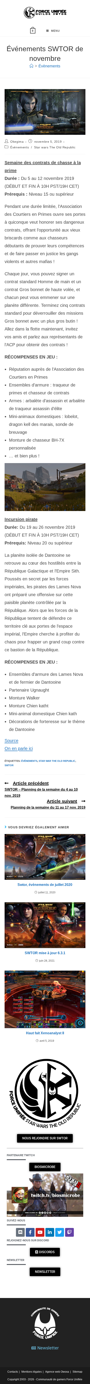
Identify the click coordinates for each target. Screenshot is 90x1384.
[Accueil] (31, 66)
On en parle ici (19, 748)
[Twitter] (59, 1232)
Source (11, 740)
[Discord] (20, 1232)
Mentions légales (31, 1371)
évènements (29, 761)
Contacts (12, 1371)
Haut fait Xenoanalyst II (45, 1033)
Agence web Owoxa (57, 1371)
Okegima (17, 141)
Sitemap (77, 1371)
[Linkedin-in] (49, 1232)
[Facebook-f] (30, 1232)
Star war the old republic (57, 761)
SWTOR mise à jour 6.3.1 (45, 953)
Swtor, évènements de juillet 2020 (44, 885)
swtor (9, 765)
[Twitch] (69, 1232)
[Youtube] (40, 1232)
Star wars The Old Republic (55, 147)
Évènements (49, 66)
